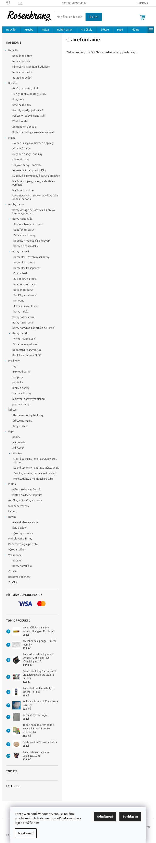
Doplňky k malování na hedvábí (31, 241)
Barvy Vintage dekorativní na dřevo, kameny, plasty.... (34, 212)
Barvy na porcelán (23, 323)
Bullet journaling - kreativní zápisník (33, 132)
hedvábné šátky (22, 56)
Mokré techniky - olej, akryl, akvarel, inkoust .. (35, 460)
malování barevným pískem (29, 399)
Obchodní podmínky (74, 3)
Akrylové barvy (21, 149)
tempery (17, 377)
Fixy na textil (20, 273)
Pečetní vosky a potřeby (23, 544)
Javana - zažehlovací (25, 306)
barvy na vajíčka (22, 566)
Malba (11, 138)
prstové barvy (21, 404)
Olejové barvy (20, 160)
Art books (18, 448)
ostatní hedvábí (21, 78)
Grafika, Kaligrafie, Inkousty (25, 501)
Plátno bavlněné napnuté (27, 495)
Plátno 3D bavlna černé (26, 490)
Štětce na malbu (22, 421)
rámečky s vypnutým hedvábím (31, 67)
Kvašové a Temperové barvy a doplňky (36, 176)
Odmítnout (105, 816)
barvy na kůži (21, 312)
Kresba (12, 83)
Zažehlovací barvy (24, 235)
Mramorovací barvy (25, 284)
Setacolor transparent (26, 268)
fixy (14, 366)
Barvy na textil (20, 252)
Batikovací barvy (23, 290)
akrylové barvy (21, 372)
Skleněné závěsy (18, 506)
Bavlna (12, 517)
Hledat (94, 17)
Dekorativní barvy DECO (26, 350)
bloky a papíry (20, 388)
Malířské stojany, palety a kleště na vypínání (33, 183)
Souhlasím (130, 816)
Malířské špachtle (23, 190)
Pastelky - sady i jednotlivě (28, 116)
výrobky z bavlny (22, 533)
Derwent (18, 301)
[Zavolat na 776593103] (12, 3)
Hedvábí (13, 50)
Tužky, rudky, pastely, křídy (29, 94)
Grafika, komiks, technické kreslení (34, 473)
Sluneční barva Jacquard (28, 224)
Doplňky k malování (25, 295)
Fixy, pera (18, 100)
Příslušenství (20, 121)
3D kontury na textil (25, 279)
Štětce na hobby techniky (27, 415)
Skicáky (17, 454)
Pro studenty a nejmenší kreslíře (33, 479)
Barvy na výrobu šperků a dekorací (33, 328)
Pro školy (14, 361)
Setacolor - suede (24, 263)
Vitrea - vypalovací (24, 339)
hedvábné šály (21, 61)
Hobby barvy (16, 205)
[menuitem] (11, 29)
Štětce (12, 410)
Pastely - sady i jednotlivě (27, 111)
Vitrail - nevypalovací (25, 344)
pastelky (17, 382)
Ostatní (12, 571)
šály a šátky (19, 528)
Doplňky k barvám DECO (26, 355)
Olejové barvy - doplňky (26, 165)
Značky (12, 582)
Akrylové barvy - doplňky (27, 154)
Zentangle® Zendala (24, 127)
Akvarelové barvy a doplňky (29, 170)
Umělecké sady (21, 105)
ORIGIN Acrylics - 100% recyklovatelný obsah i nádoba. (35, 197)
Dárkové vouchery (19, 577)
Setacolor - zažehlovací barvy (31, 257)
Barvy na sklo (20, 333)
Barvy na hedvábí (22, 219)
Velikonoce (15, 555)
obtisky (17, 561)
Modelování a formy (20, 539)
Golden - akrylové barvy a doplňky (33, 143)
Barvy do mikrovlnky (25, 246)
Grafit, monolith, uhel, (25, 89)
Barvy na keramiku (23, 317)
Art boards (18, 443)
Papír (11, 432)
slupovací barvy (21, 393)
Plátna (12, 484)
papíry (16, 437)
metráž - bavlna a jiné (25, 522)
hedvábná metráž (23, 72)
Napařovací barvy (24, 230)
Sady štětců (19, 426)
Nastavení (25, 833)
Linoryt (12, 511)
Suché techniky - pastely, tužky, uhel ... (36, 468)
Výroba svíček (16, 550)
